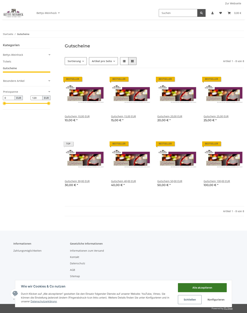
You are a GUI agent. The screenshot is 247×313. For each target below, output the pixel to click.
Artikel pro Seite (102, 61)
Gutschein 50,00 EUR (169, 181)
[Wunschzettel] (220, 13)
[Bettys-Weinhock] (13, 13)
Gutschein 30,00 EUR (77, 181)
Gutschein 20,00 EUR (169, 116)
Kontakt (74, 257)
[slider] (4, 103)
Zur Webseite (233, 3)
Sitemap (75, 276)
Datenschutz (77, 263)
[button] (212, 13)
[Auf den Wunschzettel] (99, 80)
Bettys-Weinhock (13, 54)
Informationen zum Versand (87, 250)
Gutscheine (10, 68)
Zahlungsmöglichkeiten (27, 250)
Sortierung (74, 61)
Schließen (190, 299)
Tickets (7, 61)
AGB (72, 270)
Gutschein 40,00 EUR (123, 181)
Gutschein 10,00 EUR (77, 116)
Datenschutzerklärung (44, 301)
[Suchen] (201, 13)
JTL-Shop (228, 308)
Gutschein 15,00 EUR (123, 116)
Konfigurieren (216, 299)
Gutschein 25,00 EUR (216, 116)
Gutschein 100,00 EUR (217, 181)
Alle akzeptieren (202, 287)
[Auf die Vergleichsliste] (90, 80)
